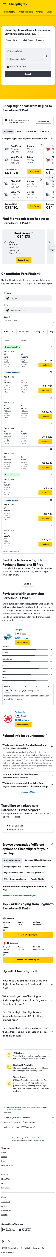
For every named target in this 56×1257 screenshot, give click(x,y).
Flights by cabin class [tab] (13, 873)
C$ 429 (32, 33)
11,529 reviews (22, 720)
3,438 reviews (21, 638)
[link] (23, 260)
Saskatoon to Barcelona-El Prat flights (19, 895)
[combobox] (30, 298)
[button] (5, 4)
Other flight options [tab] (35, 873)
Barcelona (37, 1138)
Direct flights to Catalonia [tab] (36, 866)
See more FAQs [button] (28, 792)
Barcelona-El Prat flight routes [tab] (38, 860)
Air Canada (20, 712)
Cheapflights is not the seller (17, 1117)
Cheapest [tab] (8, 131)
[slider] (52, 323)
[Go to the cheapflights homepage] (19, 4)
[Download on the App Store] (25, 1229)
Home (14, 1138)
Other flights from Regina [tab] (15, 879)
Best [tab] (19, 131)
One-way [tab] (45, 131)
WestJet (18, 630)
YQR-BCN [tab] (28, 584)
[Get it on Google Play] (8, 1229)
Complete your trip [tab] (12, 866)
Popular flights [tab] (37, 879)
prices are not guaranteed (12, 1109)
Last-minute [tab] (31, 131)
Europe (21, 1138)
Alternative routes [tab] (12, 860)
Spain (29, 1138)
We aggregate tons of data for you (19, 1122)
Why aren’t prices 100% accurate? (19, 1127)
